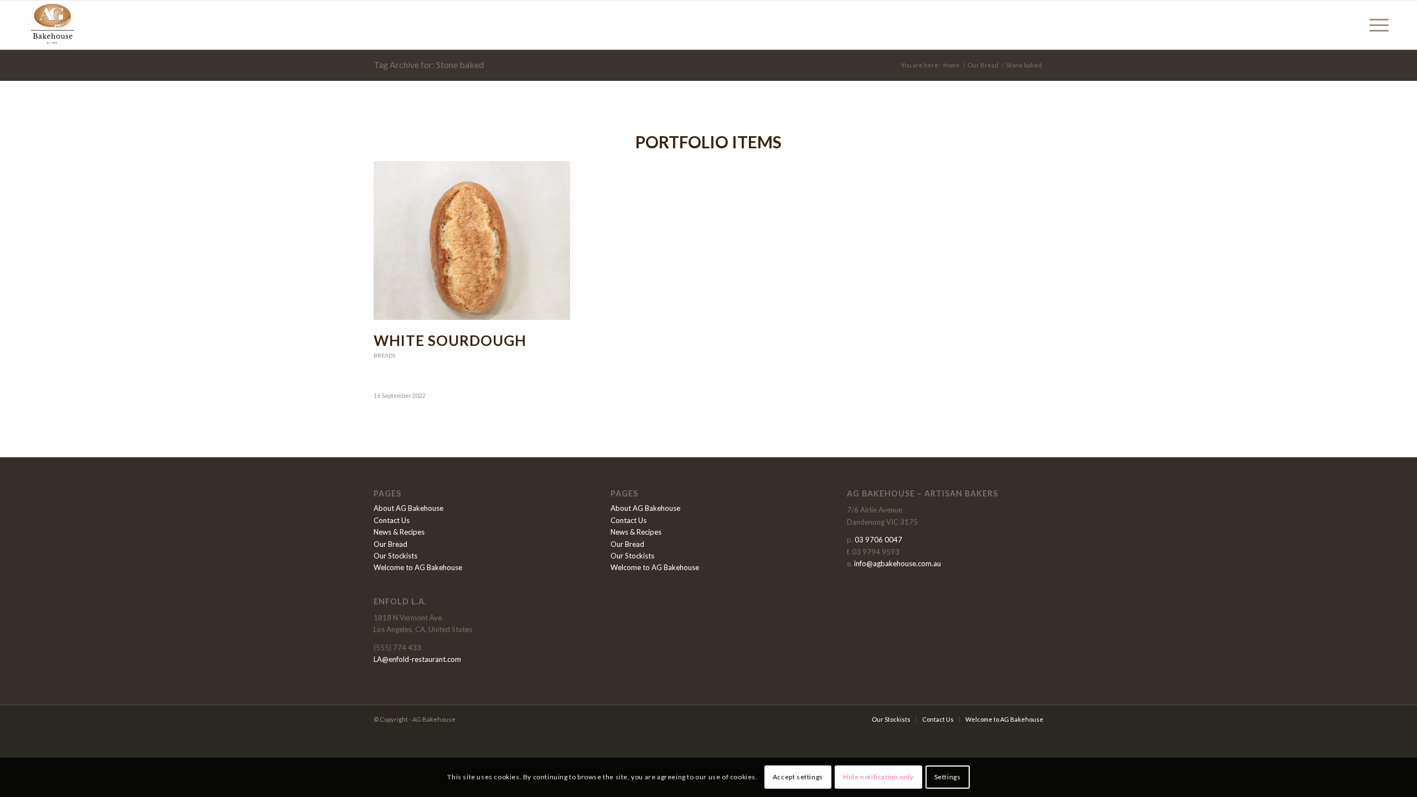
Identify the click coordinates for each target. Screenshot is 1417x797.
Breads (384, 355)
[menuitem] (1375, 25)
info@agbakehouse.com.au (897, 563)
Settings (947, 777)
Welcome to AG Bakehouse (418, 567)
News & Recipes (399, 531)
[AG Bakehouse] (52, 25)
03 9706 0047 (878, 539)
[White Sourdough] (472, 240)
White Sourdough (450, 340)
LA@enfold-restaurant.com (417, 659)
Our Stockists (395, 555)
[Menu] (1375, 25)
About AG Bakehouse (408, 508)
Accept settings (798, 777)
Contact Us (392, 520)
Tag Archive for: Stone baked (429, 64)
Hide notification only (878, 777)
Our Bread (390, 544)
